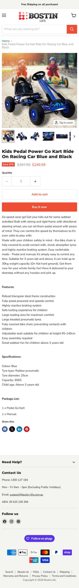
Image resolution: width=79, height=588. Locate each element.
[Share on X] (12, 429)
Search (9, 572)
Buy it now (39, 207)
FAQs (36, 572)
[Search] (72, 29)
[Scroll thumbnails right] (74, 136)
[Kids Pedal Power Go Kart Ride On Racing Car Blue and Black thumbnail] (8, 136)
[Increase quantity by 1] (35, 181)
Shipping (65, 572)
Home (6, 41)
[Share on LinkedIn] (19, 429)
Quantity (7, 172)
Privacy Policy (40, 576)
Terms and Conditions (64, 576)
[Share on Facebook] (5, 429)
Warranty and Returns (15, 576)
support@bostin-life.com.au (26, 494)
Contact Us (49, 572)
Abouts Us (23, 572)
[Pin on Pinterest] (27, 429)
